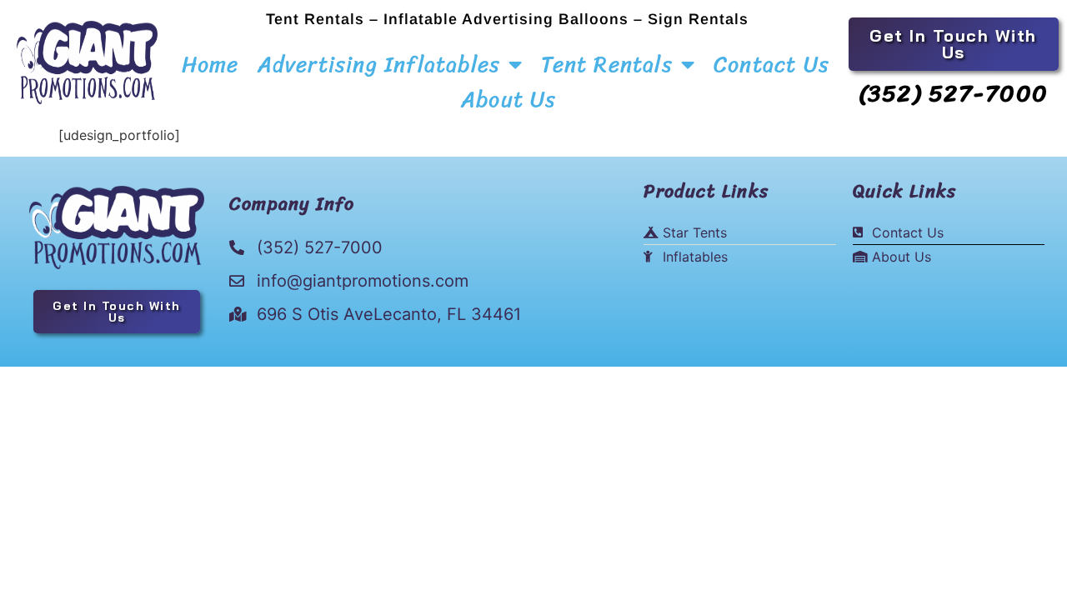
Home (210, 64)
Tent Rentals (606, 64)
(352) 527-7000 (954, 92)
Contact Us (771, 64)
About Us (509, 99)
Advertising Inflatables (379, 64)
